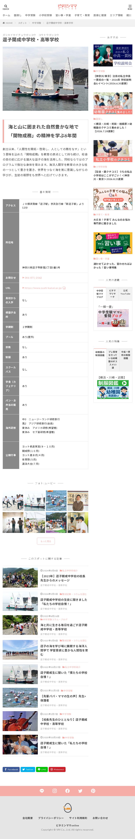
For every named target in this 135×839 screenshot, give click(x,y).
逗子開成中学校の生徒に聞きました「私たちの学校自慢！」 (63, 602)
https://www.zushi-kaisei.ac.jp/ (43, 287)
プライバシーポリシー (51, 817)
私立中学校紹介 (70, 570)
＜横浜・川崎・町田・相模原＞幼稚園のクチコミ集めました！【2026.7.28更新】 (113, 127)
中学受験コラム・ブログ (55, 619)
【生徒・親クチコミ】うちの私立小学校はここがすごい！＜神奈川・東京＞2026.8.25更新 (113, 175)
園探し (18, 15)
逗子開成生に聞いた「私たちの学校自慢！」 (63, 745)
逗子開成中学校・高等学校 (59, 23)
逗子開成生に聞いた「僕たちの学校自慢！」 (63, 674)
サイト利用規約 (78, 817)
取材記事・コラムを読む (74, 594)
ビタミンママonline (67, 825)
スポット (22, 23)
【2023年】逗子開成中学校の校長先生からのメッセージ (62, 578)
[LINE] (42, 769)
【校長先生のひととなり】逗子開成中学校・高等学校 (63, 721)
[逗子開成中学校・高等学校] (13, 500)
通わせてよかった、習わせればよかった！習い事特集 (113, 265)
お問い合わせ (100, 817)
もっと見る (46, 541)
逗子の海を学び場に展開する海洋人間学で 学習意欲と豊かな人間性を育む (64, 650)
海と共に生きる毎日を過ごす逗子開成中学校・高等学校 (63, 627)
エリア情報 (116, 15)
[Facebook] (11, 769)
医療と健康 (100, 15)
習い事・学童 (63, 15)
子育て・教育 (82, 15)
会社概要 (27, 817)
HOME (9, 23)
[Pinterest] (57, 769)
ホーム (6, 15)
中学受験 (30, 15)
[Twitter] (28, 769)
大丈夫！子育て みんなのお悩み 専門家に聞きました (112, 221)
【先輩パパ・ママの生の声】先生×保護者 (63, 698)
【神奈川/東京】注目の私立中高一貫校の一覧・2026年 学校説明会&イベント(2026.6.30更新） (112, 80)
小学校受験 (45, 15)
